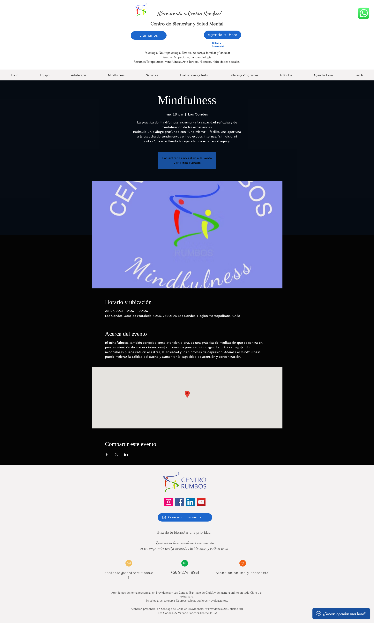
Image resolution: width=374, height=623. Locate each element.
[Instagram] (168, 502)
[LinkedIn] (190, 502)
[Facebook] (179, 502)
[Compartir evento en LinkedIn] (126, 454)
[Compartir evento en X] (116, 454)
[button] (193, 76)
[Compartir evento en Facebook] (107, 454)
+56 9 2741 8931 (184, 572)
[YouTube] (201, 502)
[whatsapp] (363, 13)
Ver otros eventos (187, 163)
